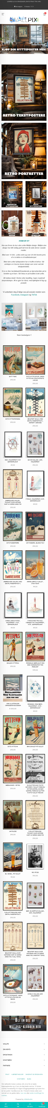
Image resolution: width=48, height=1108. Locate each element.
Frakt (7, 1074)
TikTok (34, 295)
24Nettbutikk (28, 1099)
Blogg (29, 1079)
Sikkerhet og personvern (34, 1074)
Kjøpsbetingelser (17, 1074)
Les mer (23, 1093)
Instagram (24, 295)
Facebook (15, 295)
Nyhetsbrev (21, 1079)
